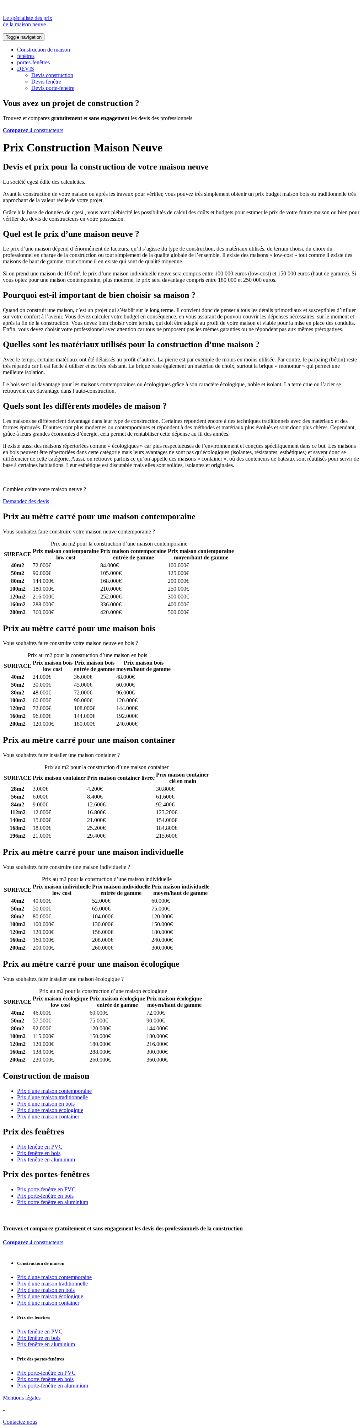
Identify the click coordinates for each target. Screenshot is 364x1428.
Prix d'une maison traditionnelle (52, 1097)
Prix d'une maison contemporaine (54, 1091)
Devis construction (52, 75)
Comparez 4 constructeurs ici (188, 531)
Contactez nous (20, 1422)
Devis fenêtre (46, 82)
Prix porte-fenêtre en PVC (46, 1189)
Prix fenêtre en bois (38, 1153)
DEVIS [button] (25, 69)
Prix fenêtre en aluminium (46, 1159)
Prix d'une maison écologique (50, 1110)
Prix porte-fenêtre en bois (45, 1196)
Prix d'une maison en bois (46, 1104)
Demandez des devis (26, 501)
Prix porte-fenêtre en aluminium (52, 1202)
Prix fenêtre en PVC (40, 1147)
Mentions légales (22, 1398)
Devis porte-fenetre (52, 88)
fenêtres (25, 56)
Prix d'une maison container (48, 1116)
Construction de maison (43, 50)
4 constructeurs (33, 130)
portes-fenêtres (33, 62)
